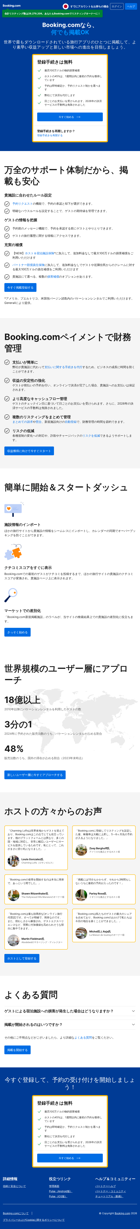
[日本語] (65, 6)
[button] (52, 13)
